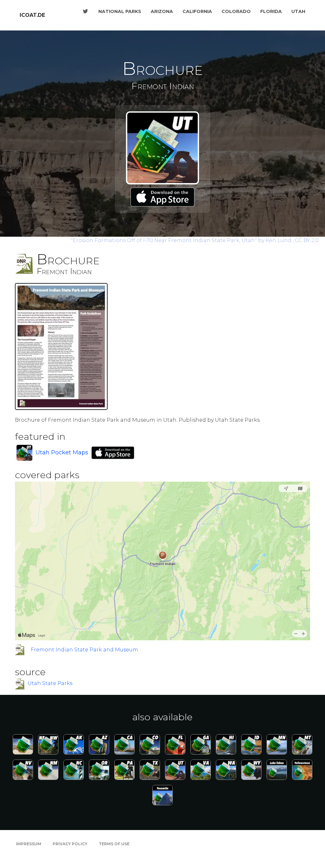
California (197, 11)
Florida (271, 11)
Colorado (236, 11)
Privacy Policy (70, 843)
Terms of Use (114, 843)
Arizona (162, 11)
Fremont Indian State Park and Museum (84, 650)
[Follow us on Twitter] (85, 11)
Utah (298, 11)
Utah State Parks (50, 684)
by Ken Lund (182, 240)
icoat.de (32, 15)
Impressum (28, 843)
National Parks (119, 11)
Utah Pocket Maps (62, 452)
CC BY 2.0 (307, 240)
